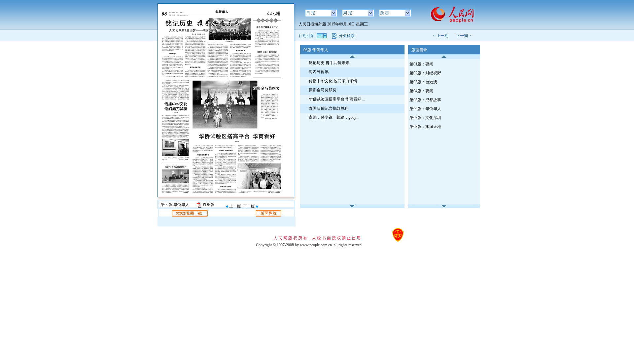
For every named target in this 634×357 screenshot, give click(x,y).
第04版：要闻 (421, 91)
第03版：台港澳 (423, 82)
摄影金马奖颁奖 (322, 90)
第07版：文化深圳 (425, 117)
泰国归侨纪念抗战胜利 (328, 108)
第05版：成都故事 (425, 100)
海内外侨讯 (319, 71)
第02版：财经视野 (425, 73)
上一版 (234, 206)
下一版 (249, 206)
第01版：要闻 (421, 64)
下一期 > (463, 35)
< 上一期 (442, 35)
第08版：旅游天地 (425, 126)
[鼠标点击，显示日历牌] (322, 35)
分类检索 (347, 35)
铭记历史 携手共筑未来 (329, 62)
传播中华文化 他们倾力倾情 (333, 81)
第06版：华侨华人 (425, 108)
